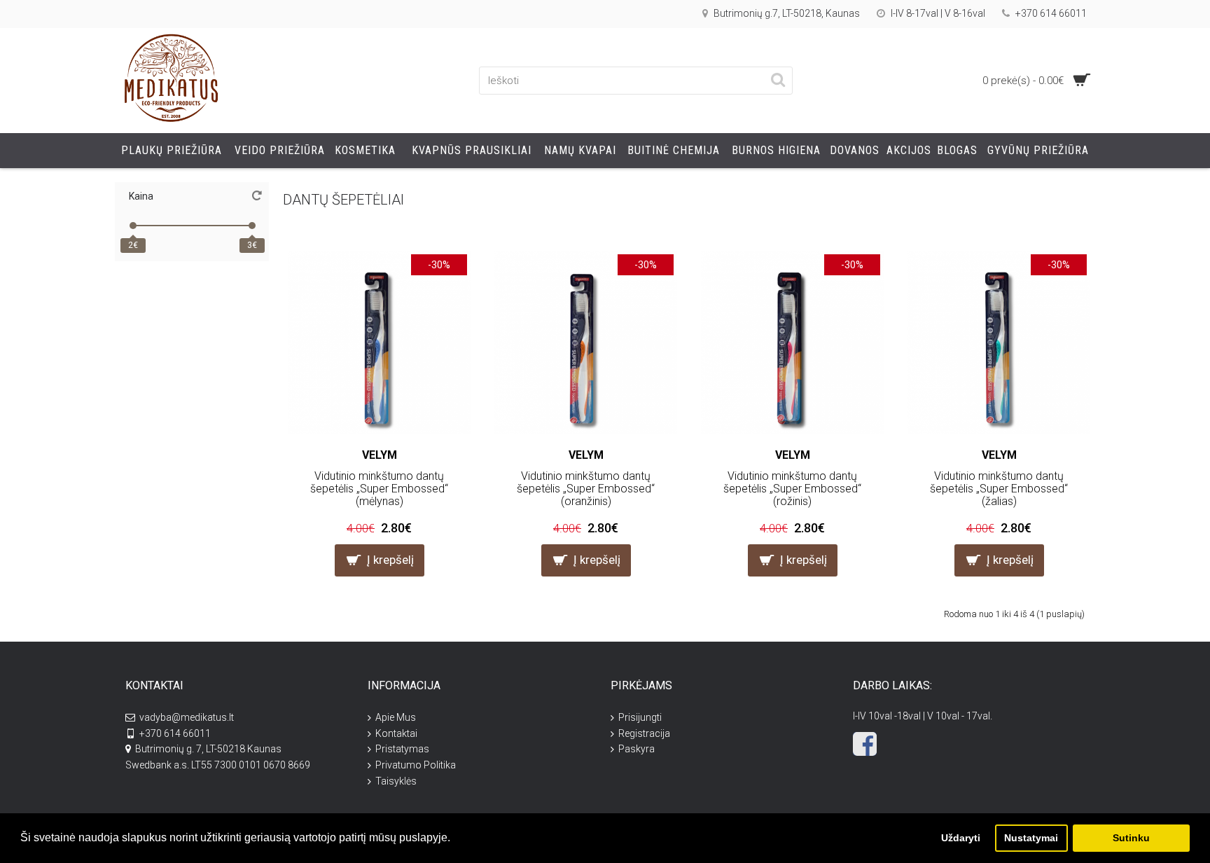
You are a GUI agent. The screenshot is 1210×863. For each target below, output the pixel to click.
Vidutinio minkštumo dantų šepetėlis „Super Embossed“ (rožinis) (792, 488)
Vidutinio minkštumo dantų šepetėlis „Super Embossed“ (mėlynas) (379, 488)
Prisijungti (640, 717)
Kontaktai (396, 733)
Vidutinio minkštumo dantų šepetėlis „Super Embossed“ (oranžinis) (586, 488)
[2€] (133, 225)
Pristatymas (402, 748)
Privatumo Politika (415, 765)
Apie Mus (395, 717)
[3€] (252, 225)
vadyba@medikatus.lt (186, 717)
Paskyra (636, 748)
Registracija (644, 733)
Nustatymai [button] (1031, 837)
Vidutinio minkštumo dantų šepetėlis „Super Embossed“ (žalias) (999, 488)
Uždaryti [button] (960, 837)
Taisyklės (396, 781)
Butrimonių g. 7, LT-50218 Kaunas (208, 748)
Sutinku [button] (1131, 837)
